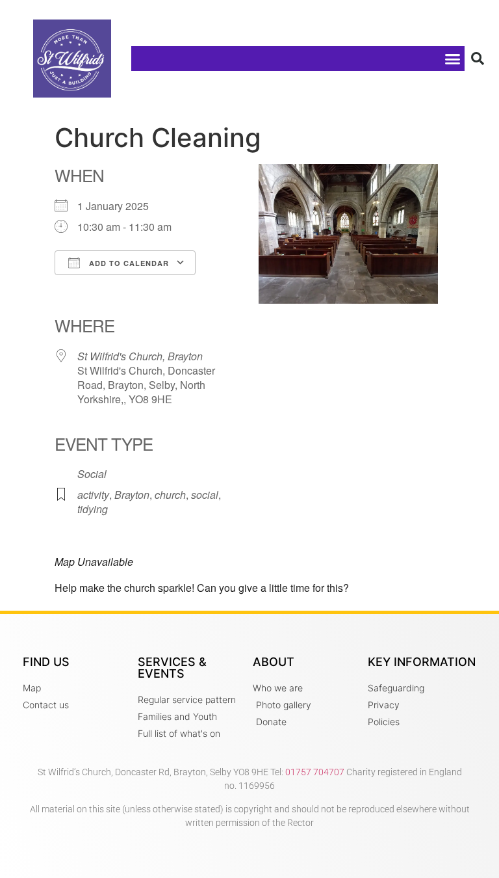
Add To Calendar (127, 263)
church (170, 494)
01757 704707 (314, 772)
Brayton (131, 494)
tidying (92, 508)
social (204, 494)
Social (92, 473)
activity (93, 494)
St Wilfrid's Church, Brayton (140, 356)
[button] (452, 58)
